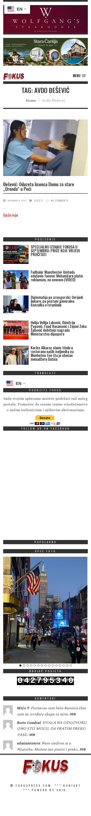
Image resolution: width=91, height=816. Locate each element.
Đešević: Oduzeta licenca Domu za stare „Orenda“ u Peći (38, 186)
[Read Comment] (8, 711)
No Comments (60, 200)
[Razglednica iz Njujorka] (45, 610)
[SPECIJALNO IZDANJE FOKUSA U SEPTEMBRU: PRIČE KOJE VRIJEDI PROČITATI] (16, 255)
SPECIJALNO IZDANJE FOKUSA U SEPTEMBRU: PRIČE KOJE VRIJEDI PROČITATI (55, 250)
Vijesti (38, 200)
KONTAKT (72, 785)
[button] (45, 19)
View (73, 714)
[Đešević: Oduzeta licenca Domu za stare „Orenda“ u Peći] (45, 148)
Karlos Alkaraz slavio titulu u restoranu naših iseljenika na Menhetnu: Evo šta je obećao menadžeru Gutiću (52, 353)
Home (31, 100)
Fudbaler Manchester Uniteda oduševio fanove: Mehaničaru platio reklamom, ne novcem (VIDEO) (57, 275)
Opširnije (10, 215)
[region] (45, 19)
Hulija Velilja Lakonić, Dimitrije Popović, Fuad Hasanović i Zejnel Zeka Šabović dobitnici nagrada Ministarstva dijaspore (59, 328)
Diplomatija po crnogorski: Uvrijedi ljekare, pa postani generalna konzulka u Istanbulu (57, 301)
